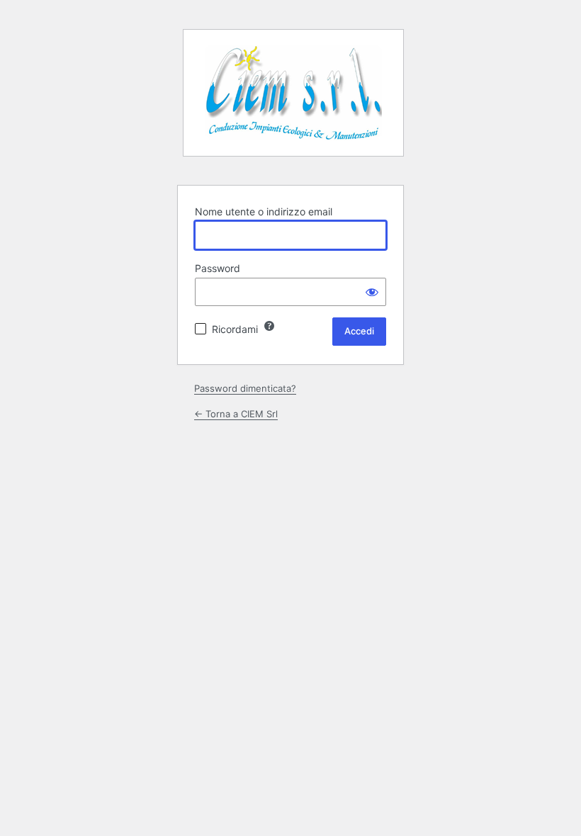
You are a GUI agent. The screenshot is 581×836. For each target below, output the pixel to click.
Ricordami (235, 329)
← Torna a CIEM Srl (236, 413)
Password (217, 268)
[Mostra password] (372, 292)
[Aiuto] (269, 325)
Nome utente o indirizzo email (263, 211)
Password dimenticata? (245, 388)
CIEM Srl (293, 98)
